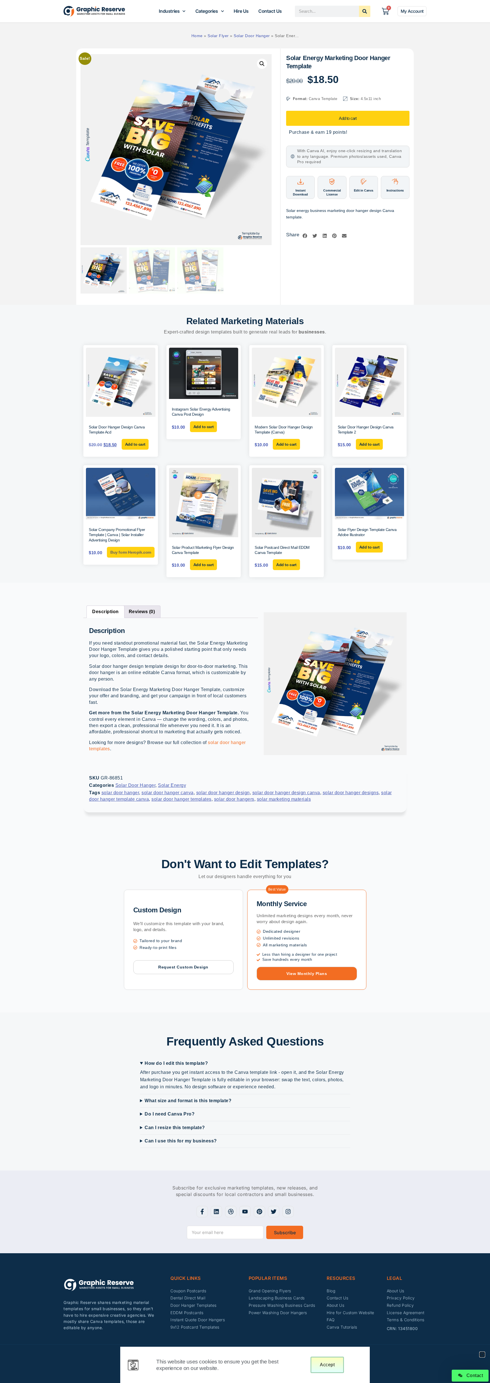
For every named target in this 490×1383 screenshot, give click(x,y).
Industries (169, 11)
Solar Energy (172, 785)
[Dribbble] (230, 1211)
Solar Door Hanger (252, 35)
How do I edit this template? (176, 1063)
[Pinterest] (259, 1211)
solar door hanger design (223, 792)
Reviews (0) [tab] (142, 611)
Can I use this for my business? (181, 1140)
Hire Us (241, 11)
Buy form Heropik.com (130, 552)
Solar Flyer (218, 35)
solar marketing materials (284, 799)
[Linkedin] (216, 1211)
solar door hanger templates (181, 799)
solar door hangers (234, 799)
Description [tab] (105, 611)
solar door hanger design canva (286, 792)
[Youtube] (245, 1211)
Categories (206, 11)
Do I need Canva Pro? (170, 1114)
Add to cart (347, 118)
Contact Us (270, 11)
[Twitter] (273, 1211)
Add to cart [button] (135, 444)
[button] (262, 64)
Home (197, 35)
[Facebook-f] (202, 1211)
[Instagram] (288, 1211)
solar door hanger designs (351, 792)
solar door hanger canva (167, 792)
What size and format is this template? (188, 1100)
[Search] (364, 11)
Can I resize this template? (175, 1127)
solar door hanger (120, 792)
